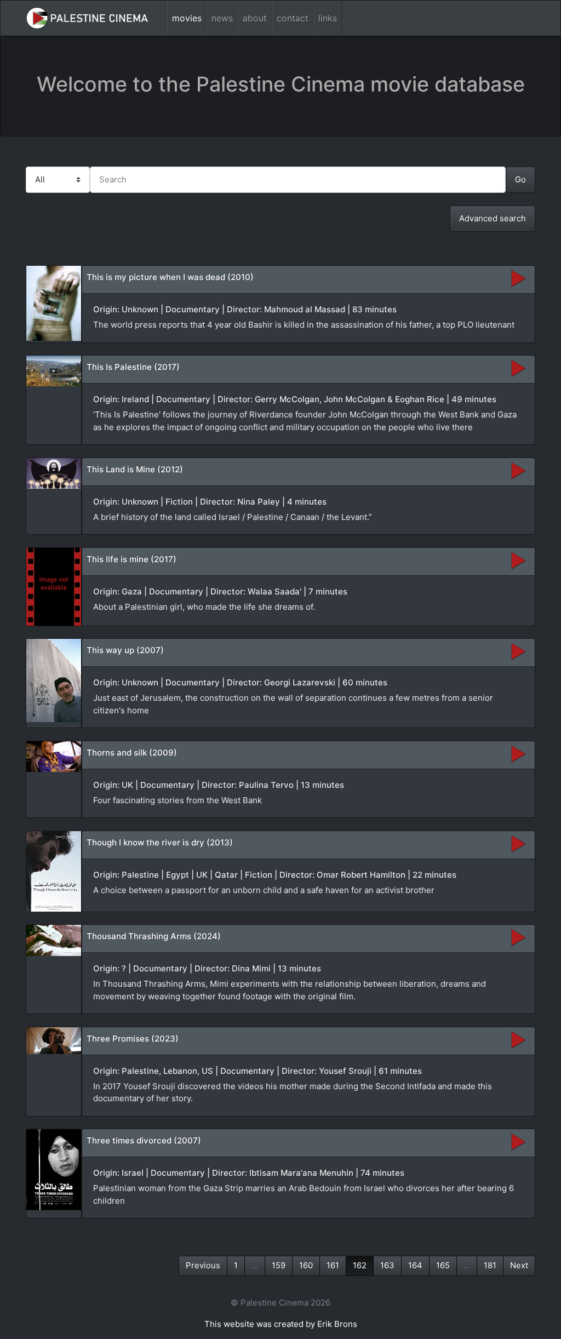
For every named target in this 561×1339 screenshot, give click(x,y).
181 (490, 1265)
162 (360, 1265)
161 (333, 1265)
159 (278, 1265)
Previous (203, 1265)
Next (519, 1265)
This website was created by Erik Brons (280, 1324)
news (222, 18)
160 (306, 1265)
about (255, 18)
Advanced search (492, 218)
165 (443, 1265)
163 (387, 1265)
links (327, 18)
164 (415, 1265)
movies (187, 18)
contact (292, 18)
